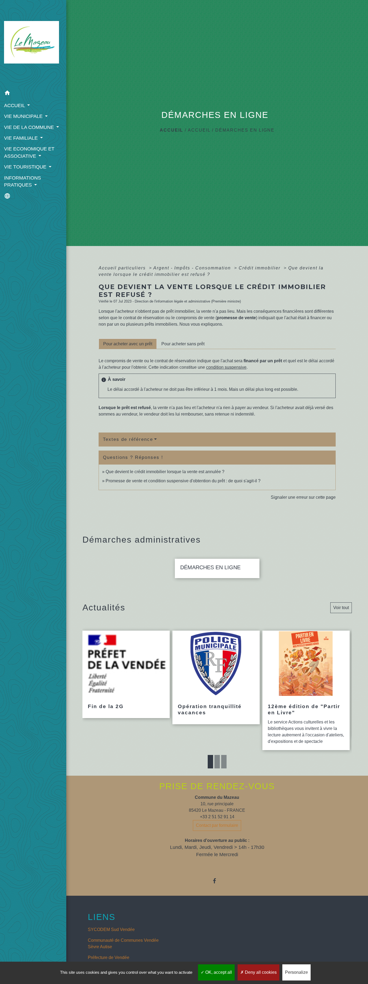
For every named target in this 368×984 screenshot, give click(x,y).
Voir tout (341, 607)
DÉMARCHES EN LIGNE (245, 130)
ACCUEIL (199, 130)
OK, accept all (218, 972)
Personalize (296, 972)
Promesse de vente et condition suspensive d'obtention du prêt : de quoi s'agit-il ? (183, 481)
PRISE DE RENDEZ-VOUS (217, 786)
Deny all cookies (260, 972)
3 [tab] (224, 761)
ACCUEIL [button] (15, 105)
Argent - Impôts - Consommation (192, 268)
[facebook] (217, 881)
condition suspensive (226, 367)
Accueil (171, 130)
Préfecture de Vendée (108, 957)
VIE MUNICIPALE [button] (24, 116)
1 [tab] (210, 761)
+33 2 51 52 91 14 (217, 816)
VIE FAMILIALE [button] (21, 138)
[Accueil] (33, 44)
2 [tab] (217, 761)
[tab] (128, 344)
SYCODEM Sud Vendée (111, 929)
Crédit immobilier (260, 268)
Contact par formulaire (217, 825)
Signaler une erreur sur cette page (303, 497)
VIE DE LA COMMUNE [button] (29, 127)
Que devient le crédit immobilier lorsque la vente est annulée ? (165, 471)
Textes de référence (128, 439)
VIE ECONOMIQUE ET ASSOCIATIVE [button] (29, 152)
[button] (33, 94)
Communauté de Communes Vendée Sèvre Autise (123, 943)
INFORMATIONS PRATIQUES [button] (22, 181)
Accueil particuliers (123, 268)
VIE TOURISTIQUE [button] (26, 167)
